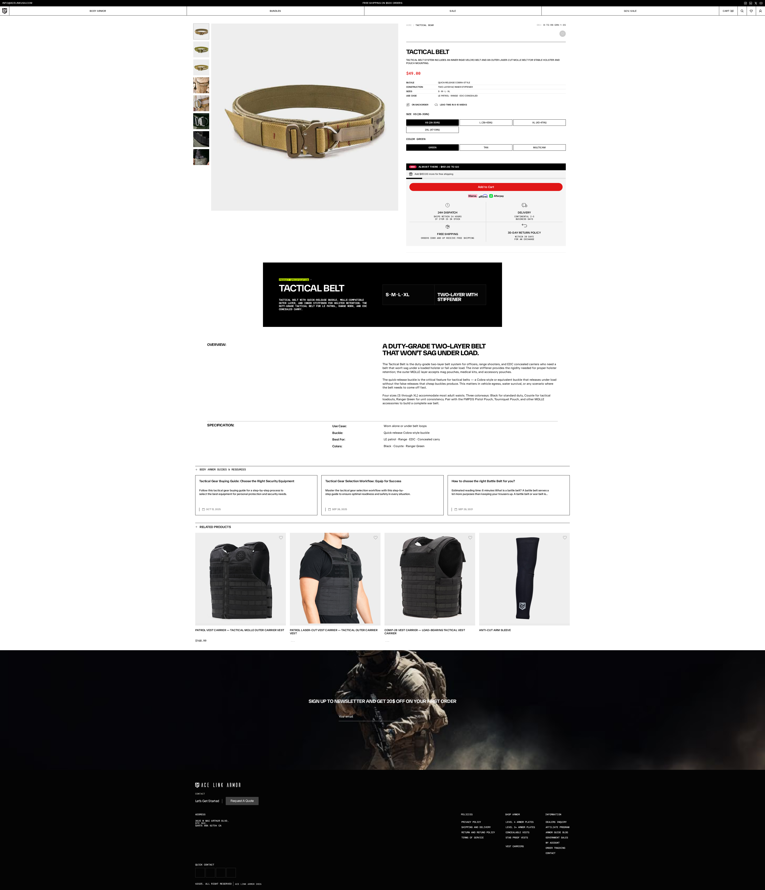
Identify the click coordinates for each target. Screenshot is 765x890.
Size (409, 114)
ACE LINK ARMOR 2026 (248, 883)
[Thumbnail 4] (201, 85)
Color (410, 139)
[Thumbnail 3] (201, 67)
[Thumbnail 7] (201, 139)
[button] (486, 187)
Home (409, 25)
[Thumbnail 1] (201, 31)
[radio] (432, 122)
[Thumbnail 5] (201, 103)
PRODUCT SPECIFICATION (294, 279)
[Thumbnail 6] (201, 121)
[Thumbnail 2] (201, 49)
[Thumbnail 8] (201, 157)
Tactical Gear (425, 25)
